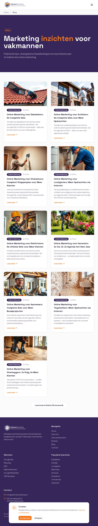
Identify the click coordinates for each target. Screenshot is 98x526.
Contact (54, 447)
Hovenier (54, 473)
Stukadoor (55, 476)
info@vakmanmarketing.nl (17, 495)
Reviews (54, 441)
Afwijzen (38, 518)
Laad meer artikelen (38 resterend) (49, 405)
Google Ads (8, 459)
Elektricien (55, 469)
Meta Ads (7, 463)
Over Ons (55, 434)
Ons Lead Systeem (58, 437)
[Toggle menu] (91, 4)
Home (6, 12)
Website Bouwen (10, 469)
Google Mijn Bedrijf (11, 473)
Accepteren (25, 518)
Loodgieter (55, 466)
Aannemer (55, 483)
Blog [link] (15, 12)
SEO (5, 466)
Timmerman (56, 479)
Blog (53, 444)
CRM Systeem (9, 476)
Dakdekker (55, 459)
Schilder (54, 463)
